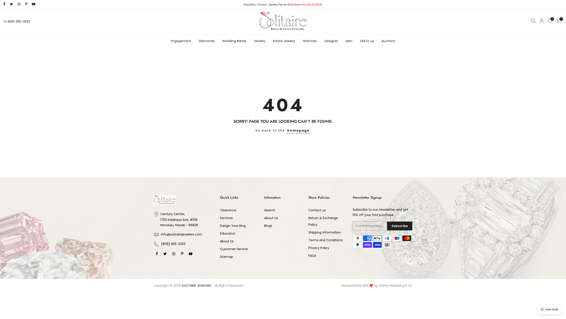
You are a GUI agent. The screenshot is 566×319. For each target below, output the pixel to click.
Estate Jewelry (284, 41)
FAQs (312, 255)
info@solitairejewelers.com (181, 234)
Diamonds (206, 41)
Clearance (228, 210)
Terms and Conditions (325, 240)
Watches (310, 41)
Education (227, 233)
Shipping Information (324, 232)
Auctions (388, 41)
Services (226, 218)
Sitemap (226, 257)
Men (349, 41)
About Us (227, 241)
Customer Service (234, 249)
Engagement (181, 41)
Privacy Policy (318, 248)
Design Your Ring (233, 226)
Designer (331, 41)
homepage (298, 130)
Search (269, 210)
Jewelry (259, 41)
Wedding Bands (234, 41)
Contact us (317, 210)
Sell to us (367, 41)
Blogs (268, 226)
